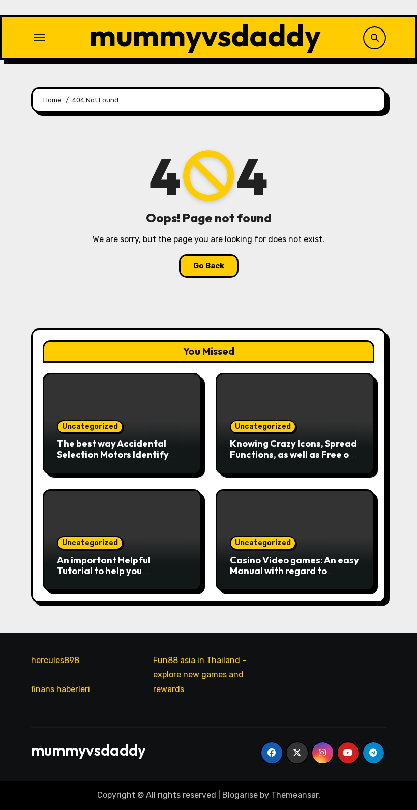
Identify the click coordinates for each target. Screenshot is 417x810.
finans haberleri (60, 689)
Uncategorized (90, 426)
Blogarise (240, 795)
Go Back (208, 266)
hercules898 (55, 660)
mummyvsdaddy (205, 35)
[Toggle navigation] (39, 38)
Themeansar (294, 795)
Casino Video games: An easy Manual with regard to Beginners (294, 571)
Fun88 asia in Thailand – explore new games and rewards (200, 674)
